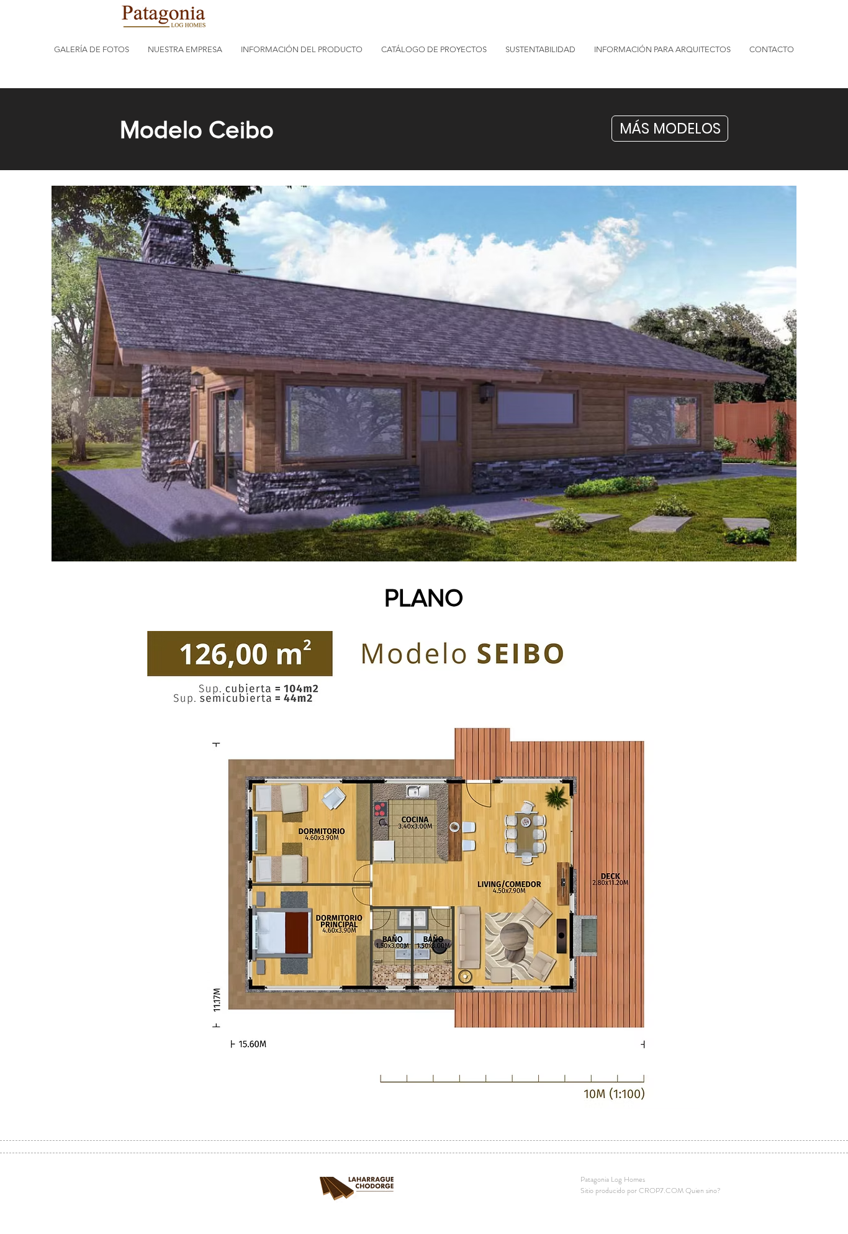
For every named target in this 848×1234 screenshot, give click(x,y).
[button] (91, 49)
